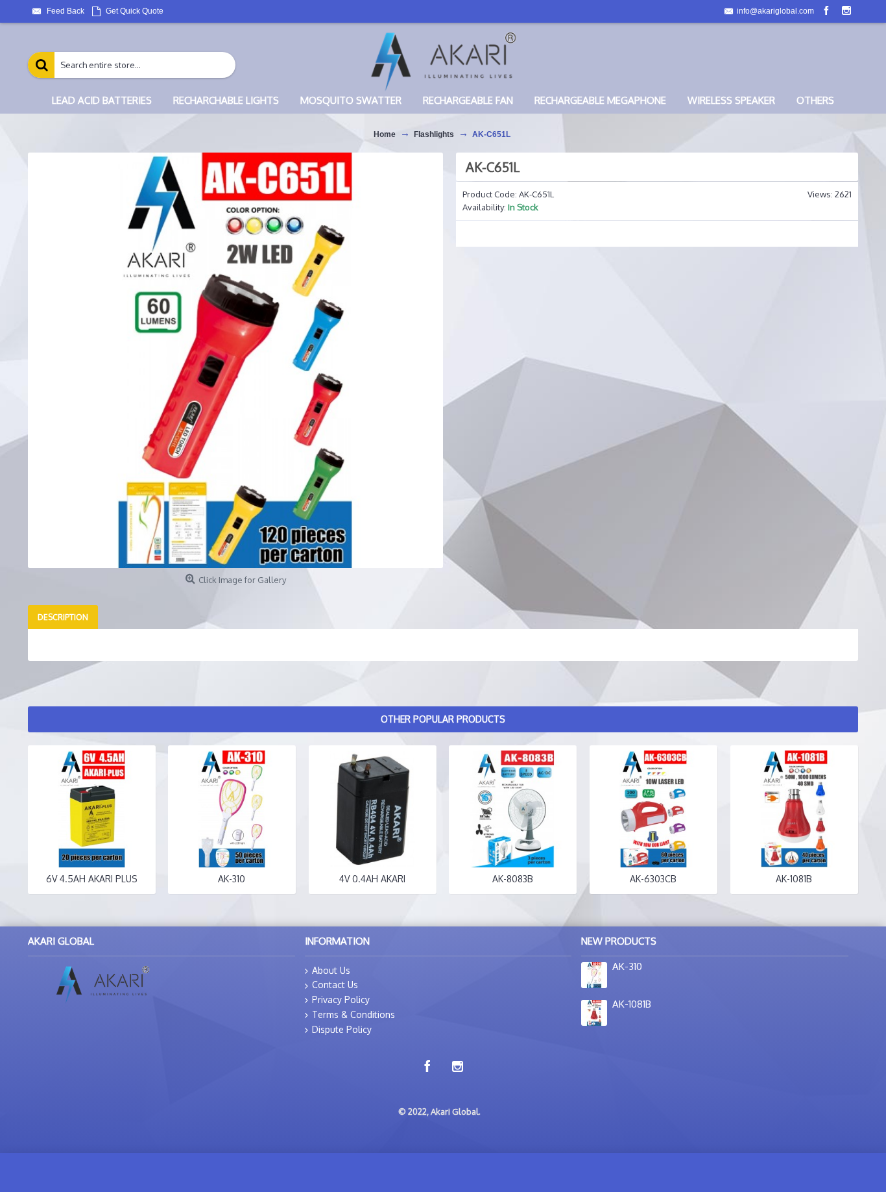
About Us (331, 970)
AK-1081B (794, 878)
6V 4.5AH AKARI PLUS (92, 878)
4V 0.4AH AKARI (372, 878)
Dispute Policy (342, 1029)
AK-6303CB (653, 878)
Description (63, 617)
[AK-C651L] (235, 360)
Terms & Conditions (353, 1014)
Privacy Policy (341, 999)
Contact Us (335, 984)
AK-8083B (512, 878)
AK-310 (231, 878)
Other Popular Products (443, 719)
